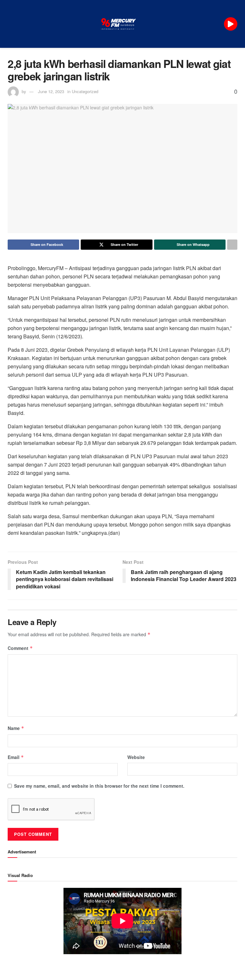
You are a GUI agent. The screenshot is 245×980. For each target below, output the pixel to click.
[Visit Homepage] (119, 24)
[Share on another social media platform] (232, 244)
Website (136, 757)
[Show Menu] (10, 24)
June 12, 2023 (51, 91)
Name (16, 728)
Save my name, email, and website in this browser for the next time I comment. (99, 786)
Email (16, 757)
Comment (20, 648)
